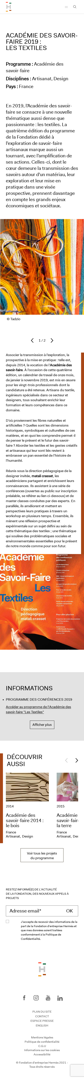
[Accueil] (8, 7)
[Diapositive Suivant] (75, 760)
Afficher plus (42, 724)
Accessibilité (42, 1054)
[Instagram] (36, 998)
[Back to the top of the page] (42, 969)
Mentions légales (42, 1037)
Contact (42, 1016)
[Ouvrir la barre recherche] (74, 7)
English (42, 1025)
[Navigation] (66, 7)
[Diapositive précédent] (33, 340)
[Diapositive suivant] (51, 340)
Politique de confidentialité (42, 1042)
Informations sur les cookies (42, 1050)
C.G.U (42, 1046)
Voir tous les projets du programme (42, 855)
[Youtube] (48, 998)
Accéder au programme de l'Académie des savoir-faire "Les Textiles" (38, 709)
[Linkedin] (60, 997)
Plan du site (42, 1012)
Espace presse (42, 1021)
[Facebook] (24, 998)
